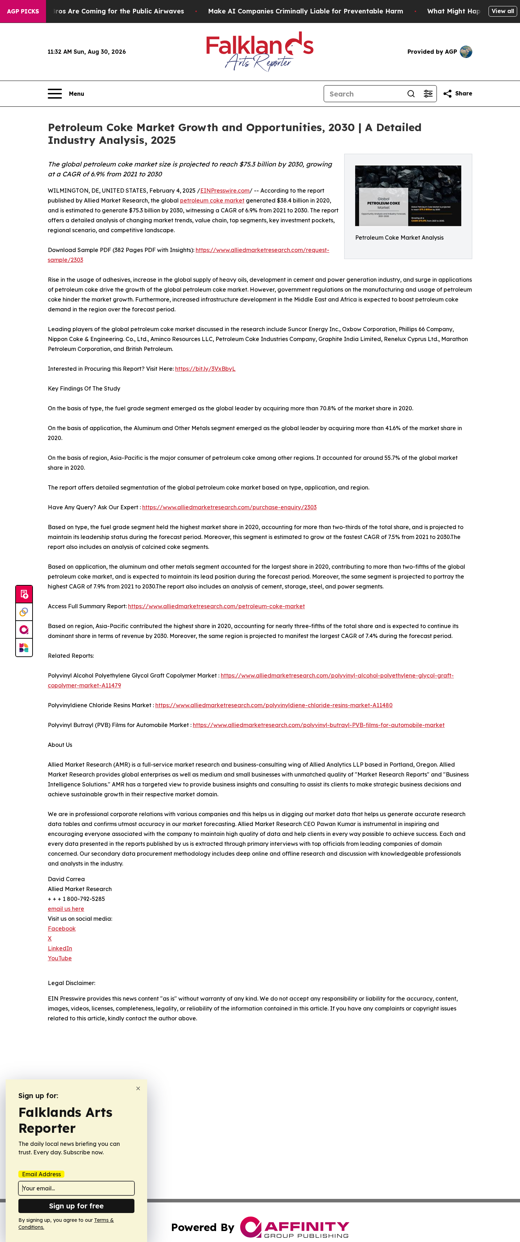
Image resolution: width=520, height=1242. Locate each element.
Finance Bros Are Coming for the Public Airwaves (104, 11)
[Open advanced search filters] (428, 94)
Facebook (62, 928)
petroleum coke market (212, 200)
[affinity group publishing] (24, 630)
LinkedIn (60, 948)
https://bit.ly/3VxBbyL (205, 368)
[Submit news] (24, 594)
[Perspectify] (24, 612)
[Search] (411, 94)
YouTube (60, 958)
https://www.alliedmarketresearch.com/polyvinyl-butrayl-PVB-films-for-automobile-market (319, 724)
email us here (66, 908)
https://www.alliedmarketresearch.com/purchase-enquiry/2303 (229, 507)
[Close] (138, 1088)
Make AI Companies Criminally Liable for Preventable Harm (305, 11)
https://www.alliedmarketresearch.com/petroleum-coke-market (216, 606)
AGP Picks (23, 11)
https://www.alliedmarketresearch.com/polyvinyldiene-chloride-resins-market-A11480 (274, 705)
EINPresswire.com (224, 190)
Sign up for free (76, 1205)
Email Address (41, 1174)
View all (503, 10)
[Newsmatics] (24, 647)
